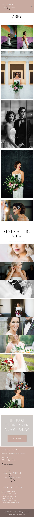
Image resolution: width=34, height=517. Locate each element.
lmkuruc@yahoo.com (9, 460)
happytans (22, 514)
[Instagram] (2, 464)
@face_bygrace (8, 464)
